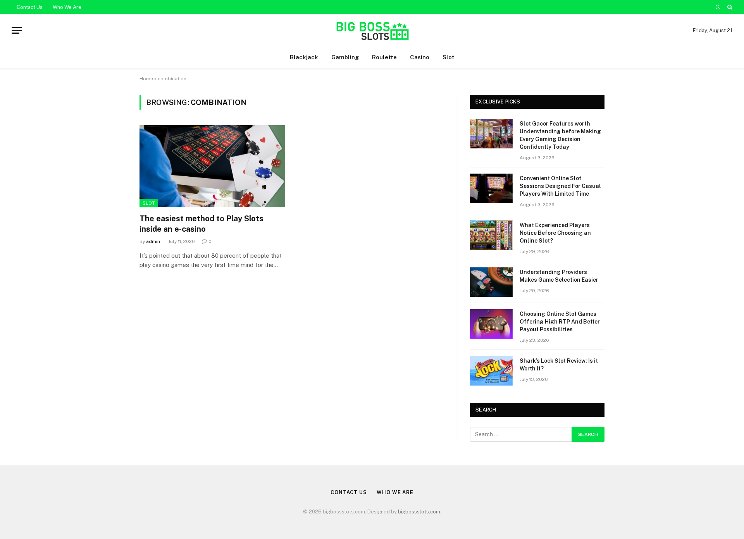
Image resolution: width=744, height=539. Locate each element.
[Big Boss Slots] (372, 30)
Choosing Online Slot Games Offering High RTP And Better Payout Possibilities (560, 321)
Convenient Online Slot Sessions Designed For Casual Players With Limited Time (560, 186)
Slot (449, 57)
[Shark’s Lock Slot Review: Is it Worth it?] (491, 371)
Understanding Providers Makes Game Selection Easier (559, 276)
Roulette (384, 57)
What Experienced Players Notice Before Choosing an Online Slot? (555, 233)
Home (146, 78)
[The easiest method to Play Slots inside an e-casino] (212, 166)
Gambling (345, 57)
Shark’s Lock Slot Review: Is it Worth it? (559, 365)
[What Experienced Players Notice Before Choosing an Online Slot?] (491, 235)
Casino (419, 57)
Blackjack (304, 57)
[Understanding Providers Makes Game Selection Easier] (491, 282)
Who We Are (67, 7)
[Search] (729, 7)
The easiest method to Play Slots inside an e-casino (202, 224)
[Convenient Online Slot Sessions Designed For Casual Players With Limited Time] (491, 188)
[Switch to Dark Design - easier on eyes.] (718, 7)
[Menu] (17, 30)
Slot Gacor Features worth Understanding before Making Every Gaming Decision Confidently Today (560, 135)
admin (153, 241)
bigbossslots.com (419, 512)
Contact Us (30, 7)
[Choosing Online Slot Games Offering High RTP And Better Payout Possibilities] (491, 324)
